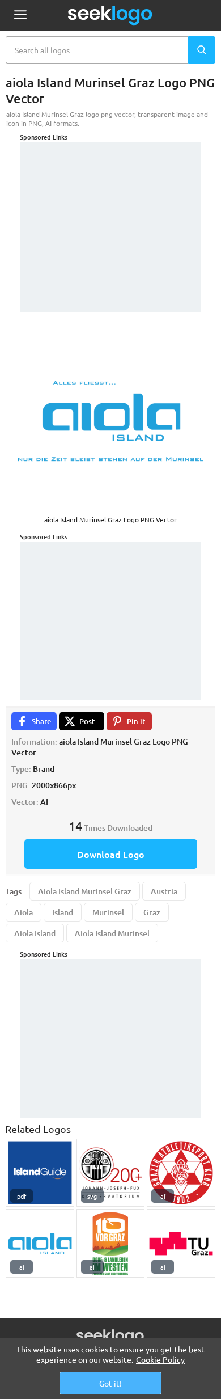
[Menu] (20, 15)
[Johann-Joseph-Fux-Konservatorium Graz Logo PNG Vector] (110, 1173)
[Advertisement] (110, 213)
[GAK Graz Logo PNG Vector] (181, 1173)
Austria (164, 891)
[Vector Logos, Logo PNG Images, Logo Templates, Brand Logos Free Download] (110, 15)
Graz (151, 912)
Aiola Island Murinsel (112, 933)
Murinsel (108, 912)
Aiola (23, 912)
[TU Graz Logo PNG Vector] (181, 1243)
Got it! (110, 1383)
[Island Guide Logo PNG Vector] (40, 1173)
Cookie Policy (160, 1359)
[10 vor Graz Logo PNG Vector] (110, 1243)
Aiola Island (35, 933)
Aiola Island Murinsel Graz (84, 891)
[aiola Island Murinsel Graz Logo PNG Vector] (40, 1243)
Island (62, 912)
